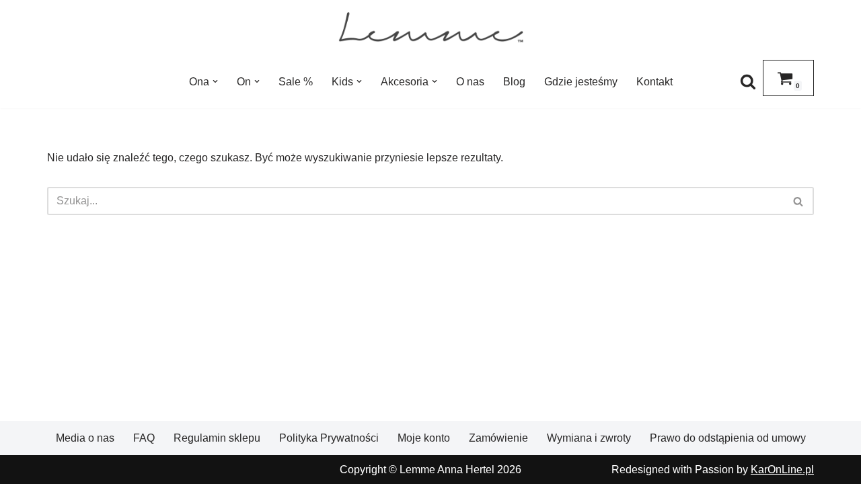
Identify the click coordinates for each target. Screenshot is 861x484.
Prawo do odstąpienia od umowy (728, 438)
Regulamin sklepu (217, 438)
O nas (470, 81)
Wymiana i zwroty (589, 438)
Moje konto (424, 438)
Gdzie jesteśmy (580, 81)
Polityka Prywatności (329, 438)
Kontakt (654, 81)
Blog (514, 81)
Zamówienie (498, 438)
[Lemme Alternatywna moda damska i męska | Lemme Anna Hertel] (430, 27)
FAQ (144, 438)
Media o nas (85, 438)
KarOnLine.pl (782, 469)
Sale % (295, 81)
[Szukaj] (748, 81)
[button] (215, 81)
